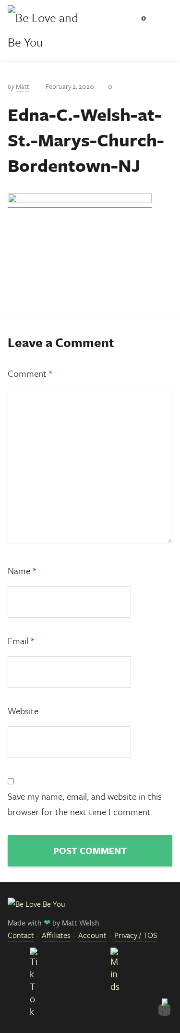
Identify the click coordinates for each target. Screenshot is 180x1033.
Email (21, 640)
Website (23, 710)
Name (22, 570)
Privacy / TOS (135, 935)
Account (92, 935)
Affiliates (56, 935)
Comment (30, 373)
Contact (21, 935)
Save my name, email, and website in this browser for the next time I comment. (85, 804)
